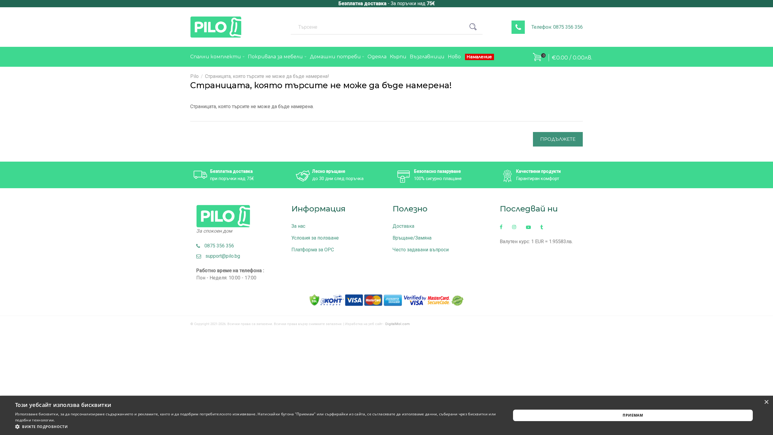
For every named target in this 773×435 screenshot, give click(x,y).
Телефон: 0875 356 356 (557, 27)
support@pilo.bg (221, 256)
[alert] (386, 415)
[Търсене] (475, 27)
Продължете (558, 139)
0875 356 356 (217, 246)
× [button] (766, 402)
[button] (255, 426)
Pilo (194, 76)
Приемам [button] (633, 415)
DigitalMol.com (397, 324)
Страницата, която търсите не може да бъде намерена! (267, 76)
